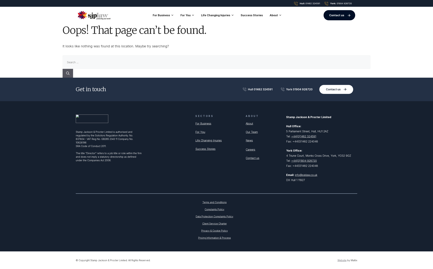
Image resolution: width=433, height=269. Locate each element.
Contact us (336, 15)
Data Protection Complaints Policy (214, 216)
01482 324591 (310, 3)
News (249, 140)
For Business (203, 123)
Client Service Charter (214, 223)
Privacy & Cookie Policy (214, 230)
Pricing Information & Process (214, 237)
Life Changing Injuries (208, 140)
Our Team (252, 132)
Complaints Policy (214, 209)
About (249, 123)
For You (200, 132)
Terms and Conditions (214, 202)
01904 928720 (341, 3)
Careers (250, 149)
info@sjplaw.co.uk (306, 175)
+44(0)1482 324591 (303, 136)
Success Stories (252, 15)
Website (342, 260)
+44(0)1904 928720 (304, 160)
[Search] (68, 73)
